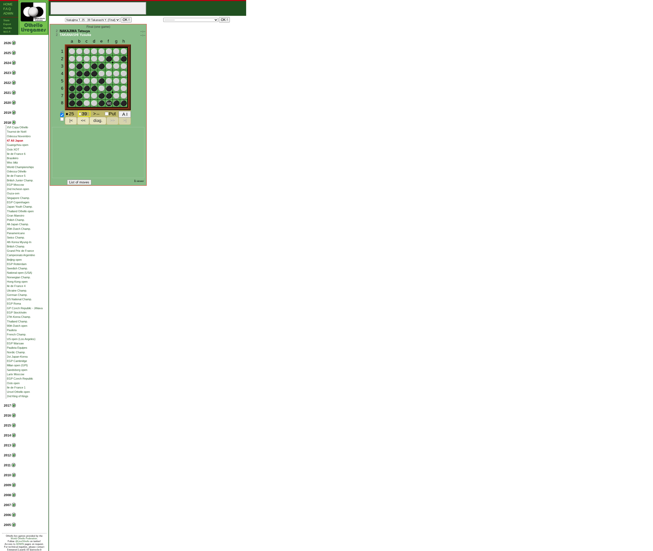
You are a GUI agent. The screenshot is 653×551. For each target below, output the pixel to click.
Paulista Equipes (17, 347)
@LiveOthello (22, 541)
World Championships (20, 167)
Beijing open (14, 259)
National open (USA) (19, 272)
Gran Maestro (15, 215)
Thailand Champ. (17, 321)
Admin (8, 13)
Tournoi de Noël (16, 131)
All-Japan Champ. (18, 224)
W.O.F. (7, 31)
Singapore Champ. (18, 197)
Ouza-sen (13, 193)
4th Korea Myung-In (19, 242)
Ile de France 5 (16, 175)
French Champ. (16, 334)
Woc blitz (12, 162)
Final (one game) (98, 27)
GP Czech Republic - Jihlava (25, 308)
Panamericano (16, 233)
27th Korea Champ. (19, 316)
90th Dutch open (17, 325)
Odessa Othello (16, 171)
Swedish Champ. (17, 268)
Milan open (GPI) (17, 365)
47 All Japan (15, 140)
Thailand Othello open (20, 211)
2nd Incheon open (18, 189)
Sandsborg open (17, 369)
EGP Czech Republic (20, 378)
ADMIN (20, 544)
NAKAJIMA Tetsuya (75, 31)
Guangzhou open (17, 144)
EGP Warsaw (15, 343)
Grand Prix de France (20, 250)
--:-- (142, 31)
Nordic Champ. (16, 352)
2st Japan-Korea (17, 356)
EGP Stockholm (17, 312)
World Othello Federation (24, 538)
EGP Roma (14, 303)
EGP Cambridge (17, 360)
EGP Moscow (15, 184)
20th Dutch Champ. (19, 228)
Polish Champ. (16, 219)
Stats (6, 20)
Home (7, 4)
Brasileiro (12, 158)
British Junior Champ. (20, 180)
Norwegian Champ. (19, 277)
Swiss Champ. (16, 237)
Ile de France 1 (16, 387)
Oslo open (13, 383)
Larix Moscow (15, 374)
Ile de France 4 (16, 285)
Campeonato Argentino (21, 255)
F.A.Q (7, 9)
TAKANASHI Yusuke (75, 35)
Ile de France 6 (16, 153)
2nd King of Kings (17, 396)
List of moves (79, 182)
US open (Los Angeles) (21, 339)
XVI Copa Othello (17, 127)
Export (7, 24)
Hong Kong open (17, 281)
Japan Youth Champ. (20, 206)
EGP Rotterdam (17, 264)
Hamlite (7, 28)
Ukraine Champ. (17, 290)
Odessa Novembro (19, 136)
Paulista (12, 330)
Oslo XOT (13, 149)
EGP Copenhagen (18, 202)
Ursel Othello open (18, 391)
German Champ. (17, 294)
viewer (140, 181)
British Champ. (16, 246)
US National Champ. (19, 299)
